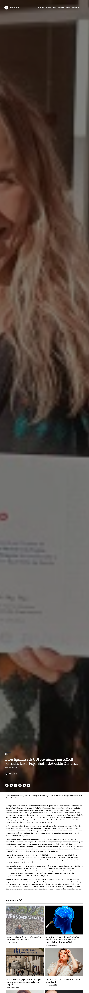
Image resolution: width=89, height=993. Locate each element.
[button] (7, 785)
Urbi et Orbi (13, 774)
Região (42, 7)
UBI (38, 7)
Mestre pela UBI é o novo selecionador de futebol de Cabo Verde (24, 938)
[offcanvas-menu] (83, 7)
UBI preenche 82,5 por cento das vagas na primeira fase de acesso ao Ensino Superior (24, 982)
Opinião (67, 7)
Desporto (48, 7)
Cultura (54, 7)
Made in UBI (60, 7)
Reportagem (75, 7)
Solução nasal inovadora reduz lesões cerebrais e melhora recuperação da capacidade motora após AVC (62, 939)
